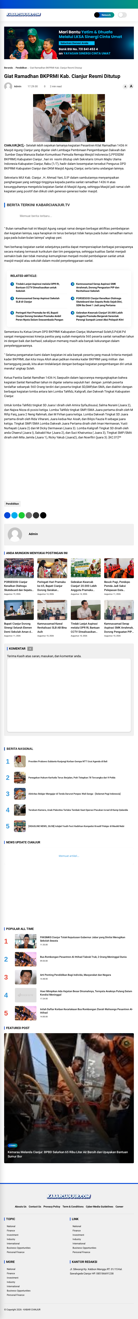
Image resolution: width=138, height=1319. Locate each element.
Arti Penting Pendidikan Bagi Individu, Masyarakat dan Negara (75, 974)
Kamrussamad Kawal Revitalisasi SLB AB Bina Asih (52, 627)
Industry (11, 1239)
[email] (36, 515)
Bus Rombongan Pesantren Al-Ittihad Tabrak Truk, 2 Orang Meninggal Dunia (83, 956)
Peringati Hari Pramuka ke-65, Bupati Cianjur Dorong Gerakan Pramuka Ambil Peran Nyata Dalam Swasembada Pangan (39, 316)
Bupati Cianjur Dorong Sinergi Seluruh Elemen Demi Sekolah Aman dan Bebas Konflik (19, 628)
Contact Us (35, 1206)
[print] (29, 515)
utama (12, 1145)
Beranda (8, 67)
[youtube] (22, 4)
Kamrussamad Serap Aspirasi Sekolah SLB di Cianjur (37, 300)
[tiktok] (27, 4)
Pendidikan (21, 67)
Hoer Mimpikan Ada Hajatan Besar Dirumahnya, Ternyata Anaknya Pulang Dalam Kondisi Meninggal (86, 993)
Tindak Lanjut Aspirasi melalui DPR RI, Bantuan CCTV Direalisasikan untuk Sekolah (37, 287)
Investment (12, 1235)
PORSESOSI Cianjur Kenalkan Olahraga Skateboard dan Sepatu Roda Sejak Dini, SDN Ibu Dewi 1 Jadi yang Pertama (99, 302)
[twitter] (11, 4)
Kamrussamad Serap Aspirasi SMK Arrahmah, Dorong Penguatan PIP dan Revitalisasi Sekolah (97, 287)
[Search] (132, 4)
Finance (11, 1230)
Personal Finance (15, 1252)
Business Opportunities (19, 1248)
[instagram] (17, 4)
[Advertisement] (69, 468)
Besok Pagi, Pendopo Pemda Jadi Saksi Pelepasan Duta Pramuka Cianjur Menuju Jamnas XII (119, 586)
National (11, 1226)
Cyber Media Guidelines (99, 1206)
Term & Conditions (73, 1206)
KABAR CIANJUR (31, 1309)
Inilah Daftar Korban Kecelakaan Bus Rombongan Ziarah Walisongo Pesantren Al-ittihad (86, 1011)
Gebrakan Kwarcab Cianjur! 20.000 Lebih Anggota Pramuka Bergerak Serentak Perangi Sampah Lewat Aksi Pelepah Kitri (100, 316)
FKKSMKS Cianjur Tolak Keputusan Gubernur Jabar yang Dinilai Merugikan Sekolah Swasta (82, 939)
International (13, 1243)
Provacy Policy (51, 1206)
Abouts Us (20, 1206)
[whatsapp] (22, 515)
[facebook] (6, 4)
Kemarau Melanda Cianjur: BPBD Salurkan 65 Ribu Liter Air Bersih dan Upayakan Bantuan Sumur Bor (68, 1154)
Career (119, 1206)
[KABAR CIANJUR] (23, 17)
